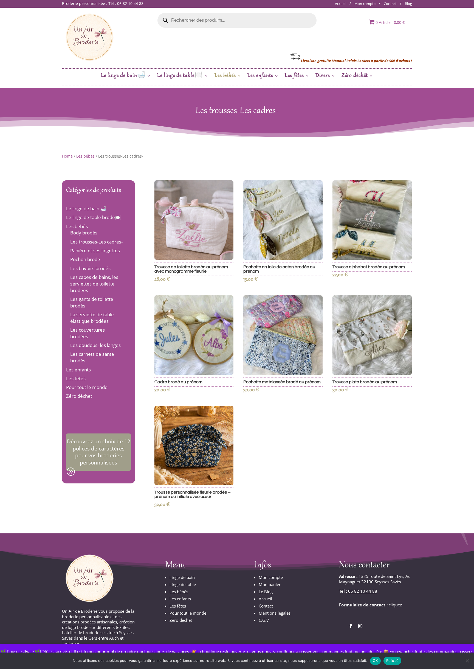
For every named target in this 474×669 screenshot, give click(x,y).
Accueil (340, 3)
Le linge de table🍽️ (180, 76)
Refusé (392, 660)
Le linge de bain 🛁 (86, 208)
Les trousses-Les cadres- (96, 242)
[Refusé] (467, 661)
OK (375, 660)
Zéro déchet (79, 396)
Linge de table (183, 584)
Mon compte (365, 3)
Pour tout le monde (87, 387)
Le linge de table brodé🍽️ (93, 217)
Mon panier (270, 584)
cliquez (395, 605)
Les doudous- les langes (95, 345)
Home (67, 156)
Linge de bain (182, 577)
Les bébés (225, 76)
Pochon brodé (85, 259)
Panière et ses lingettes (95, 250)
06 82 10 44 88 (362, 591)
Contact (390, 3)
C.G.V (264, 620)
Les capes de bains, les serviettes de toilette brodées (94, 283)
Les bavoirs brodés (90, 268)
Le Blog (266, 591)
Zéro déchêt (355, 76)
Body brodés (83, 232)
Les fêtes (294, 76)
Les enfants (260, 76)
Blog (408, 3)
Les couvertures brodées (87, 333)
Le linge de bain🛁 (123, 76)
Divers (322, 76)
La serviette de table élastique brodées (92, 317)
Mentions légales (274, 613)
